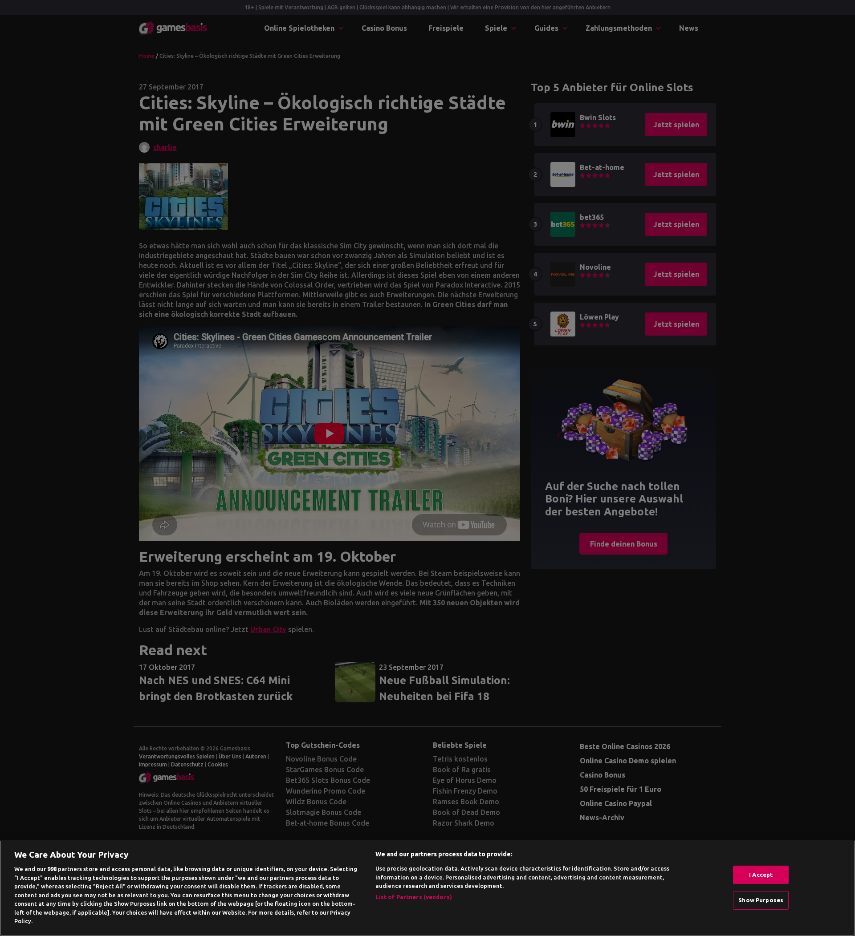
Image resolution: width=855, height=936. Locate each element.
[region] (427, 888)
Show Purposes (760, 900)
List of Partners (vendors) (413, 897)
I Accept (761, 874)
